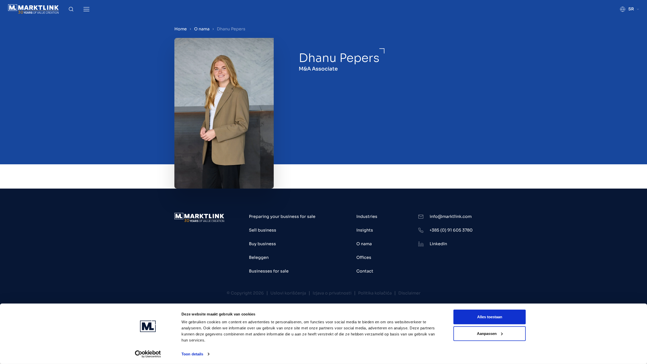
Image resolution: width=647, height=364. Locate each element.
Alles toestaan (489, 317)
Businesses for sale (269, 271)
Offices (363, 257)
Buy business (262, 243)
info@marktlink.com (451, 216)
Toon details (192, 354)
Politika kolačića (375, 293)
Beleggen (259, 257)
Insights (364, 230)
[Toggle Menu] (86, 9)
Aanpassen (487, 333)
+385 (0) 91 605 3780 (451, 230)
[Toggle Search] (71, 9)
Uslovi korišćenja (288, 293)
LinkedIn (438, 243)
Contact (364, 271)
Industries (366, 216)
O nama (202, 29)
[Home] (33, 9)
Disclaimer (409, 293)
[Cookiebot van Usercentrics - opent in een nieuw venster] (148, 354)
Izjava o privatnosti (332, 293)
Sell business (262, 230)
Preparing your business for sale (282, 216)
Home (180, 29)
